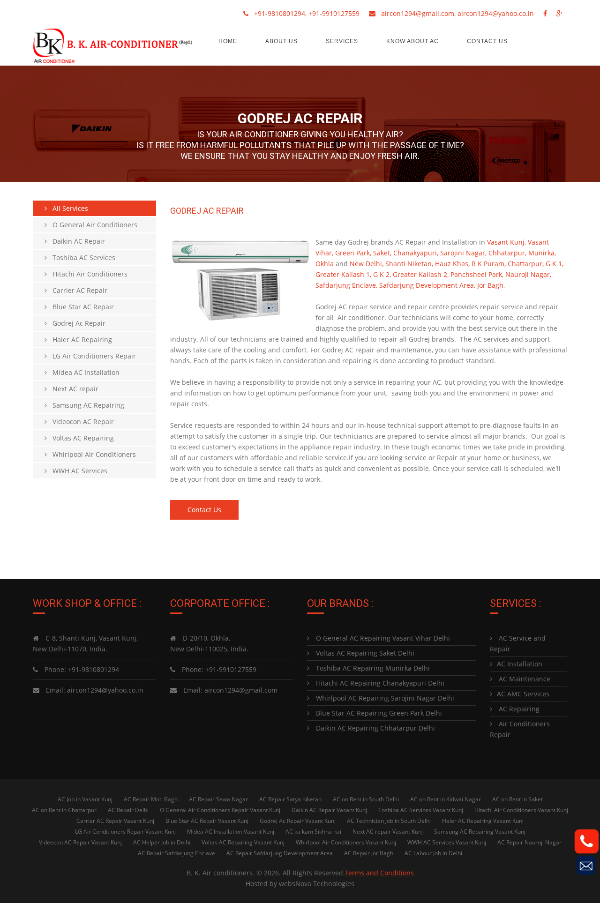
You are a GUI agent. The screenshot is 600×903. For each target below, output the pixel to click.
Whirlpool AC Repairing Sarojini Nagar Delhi (384, 698)
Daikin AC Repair (76, 241)
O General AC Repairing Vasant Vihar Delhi (382, 638)
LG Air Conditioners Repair (91, 355)
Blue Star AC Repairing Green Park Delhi (378, 713)
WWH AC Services (77, 470)
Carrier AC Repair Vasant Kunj (115, 821)
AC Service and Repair (518, 643)
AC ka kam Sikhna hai (313, 832)
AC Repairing (518, 708)
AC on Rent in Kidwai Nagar (445, 799)
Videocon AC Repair (80, 421)
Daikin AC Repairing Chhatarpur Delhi (374, 728)
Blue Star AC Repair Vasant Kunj (206, 821)
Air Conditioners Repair (520, 729)
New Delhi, (366, 263)
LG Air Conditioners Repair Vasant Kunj (125, 832)
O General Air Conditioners (92, 224)
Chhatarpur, (507, 252)
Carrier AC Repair (77, 290)
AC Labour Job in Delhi (433, 853)
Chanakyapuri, (415, 252)
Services (342, 41)
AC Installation (519, 663)
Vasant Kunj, (506, 242)
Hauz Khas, (452, 263)
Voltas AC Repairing (80, 437)
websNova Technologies (316, 883)
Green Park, (353, 252)
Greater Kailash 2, (421, 274)
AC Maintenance (523, 678)
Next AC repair (72, 388)
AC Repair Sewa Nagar (218, 799)
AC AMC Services (523, 693)
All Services (67, 208)
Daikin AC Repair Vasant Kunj (329, 810)
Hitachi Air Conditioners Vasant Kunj (521, 810)
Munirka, (542, 252)
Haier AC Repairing (79, 339)
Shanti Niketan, (409, 263)
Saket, (382, 252)
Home (227, 41)
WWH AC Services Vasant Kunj (446, 842)
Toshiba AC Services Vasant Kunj (420, 810)
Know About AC (412, 41)
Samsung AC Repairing (85, 405)
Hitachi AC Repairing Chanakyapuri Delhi (379, 683)
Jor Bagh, (491, 285)
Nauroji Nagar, (528, 274)
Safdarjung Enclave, (346, 285)
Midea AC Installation (83, 372)
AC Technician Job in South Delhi (389, 821)
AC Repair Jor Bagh (368, 853)
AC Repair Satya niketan (290, 799)
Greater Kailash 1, (343, 274)
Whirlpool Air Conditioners (91, 454)
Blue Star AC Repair (80, 306)
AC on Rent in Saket (517, 799)
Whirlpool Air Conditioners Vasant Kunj (346, 842)
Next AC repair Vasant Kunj (387, 832)
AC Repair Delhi (128, 810)
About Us (281, 41)
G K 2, (382, 274)
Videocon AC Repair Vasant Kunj (80, 842)
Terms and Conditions (379, 872)
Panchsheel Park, (476, 274)
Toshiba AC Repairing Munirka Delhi (372, 668)
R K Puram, (489, 263)
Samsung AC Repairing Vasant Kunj (479, 832)
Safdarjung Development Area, (427, 285)
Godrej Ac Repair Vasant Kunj (298, 821)
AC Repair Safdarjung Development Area (279, 853)
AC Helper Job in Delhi (161, 842)
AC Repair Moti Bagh (151, 799)
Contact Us (487, 41)
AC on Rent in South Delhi (366, 799)
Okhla (324, 263)
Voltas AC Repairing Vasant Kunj (243, 842)
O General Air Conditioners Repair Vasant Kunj (220, 810)
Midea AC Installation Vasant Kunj (230, 832)
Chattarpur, (526, 263)
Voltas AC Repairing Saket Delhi (364, 653)
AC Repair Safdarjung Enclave (176, 853)
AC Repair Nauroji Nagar (529, 842)
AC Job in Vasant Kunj (85, 799)
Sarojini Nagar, (463, 252)
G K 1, (554, 263)
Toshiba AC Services (81, 257)
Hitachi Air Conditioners (87, 273)
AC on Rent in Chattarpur (64, 810)
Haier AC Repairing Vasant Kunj (483, 821)
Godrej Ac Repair (76, 323)
